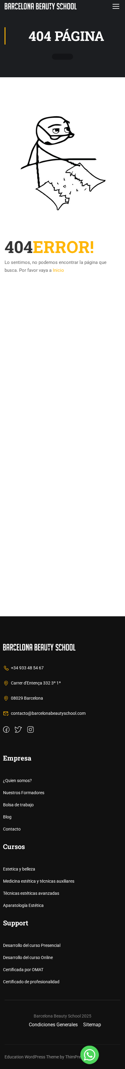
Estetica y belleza (19, 869)
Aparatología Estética (23, 905)
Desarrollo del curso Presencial (31, 945)
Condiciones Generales (53, 1024)
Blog (7, 816)
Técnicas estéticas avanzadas (31, 893)
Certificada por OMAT (23, 969)
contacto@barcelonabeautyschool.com (48, 713)
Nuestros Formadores (23, 792)
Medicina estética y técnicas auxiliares (38, 881)
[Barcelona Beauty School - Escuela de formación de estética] (41, 6)
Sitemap (92, 1024)
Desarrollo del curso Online (28, 957)
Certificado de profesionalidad (31, 981)
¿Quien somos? (17, 780)
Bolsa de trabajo (18, 804)
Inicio (58, 270)
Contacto (12, 829)
